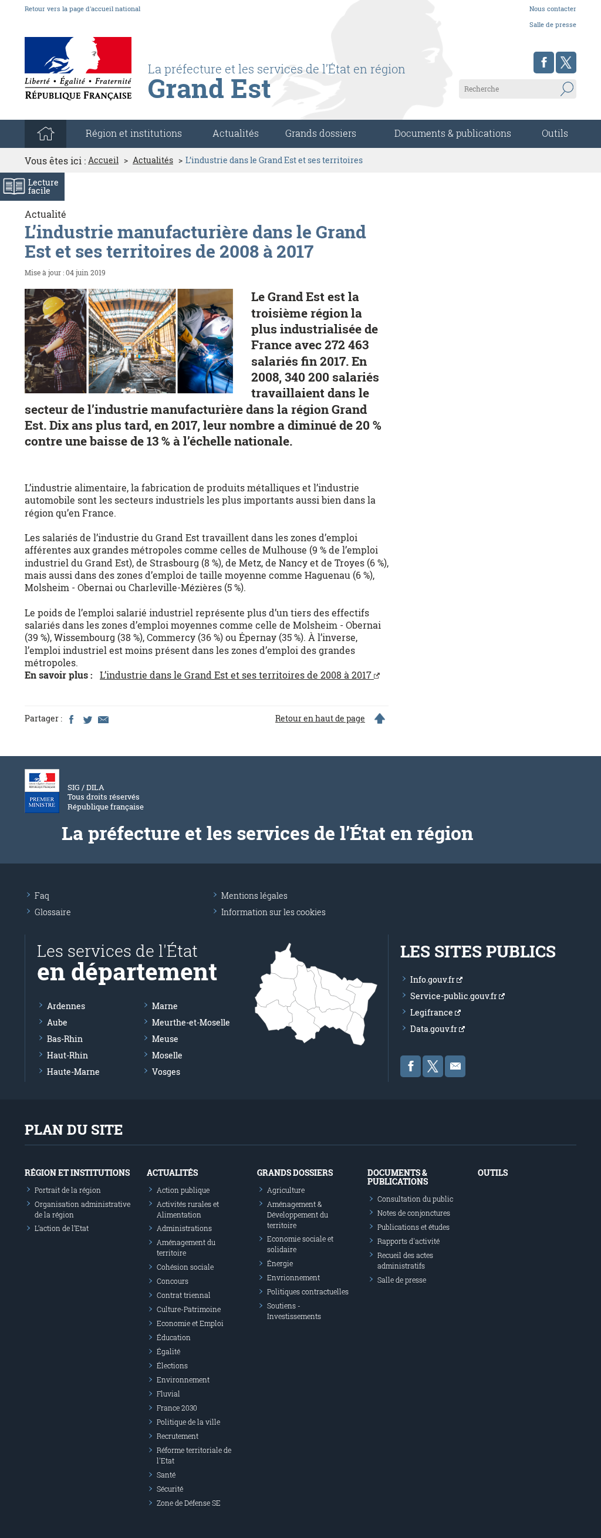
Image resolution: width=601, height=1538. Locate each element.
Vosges (166, 1071)
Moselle (167, 1055)
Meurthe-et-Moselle (191, 1022)
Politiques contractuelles (308, 1291)
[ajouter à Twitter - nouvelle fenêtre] (87, 718)
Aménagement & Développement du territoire (297, 1214)
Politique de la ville (188, 1421)
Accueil (103, 160)
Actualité (45, 214)
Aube (57, 1022)
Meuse (165, 1038)
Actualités (235, 133)
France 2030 (177, 1407)
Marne (165, 1005)
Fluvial (168, 1393)
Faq (42, 895)
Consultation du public (415, 1198)
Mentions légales (254, 895)
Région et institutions (77, 1172)
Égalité (168, 1351)
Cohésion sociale (185, 1266)
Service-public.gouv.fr (454, 995)
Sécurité (170, 1488)
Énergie (280, 1263)
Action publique (183, 1190)
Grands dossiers (320, 133)
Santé (166, 1474)
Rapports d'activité (408, 1241)
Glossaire (53, 912)
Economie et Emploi (190, 1323)
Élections (172, 1365)
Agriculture (286, 1190)
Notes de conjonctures (413, 1212)
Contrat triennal (184, 1295)
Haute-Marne (73, 1071)
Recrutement (177, 1436)
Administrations (184, 1228)
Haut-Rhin (67, 1055)
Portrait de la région (68, 1190)
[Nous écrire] (455, 1066)
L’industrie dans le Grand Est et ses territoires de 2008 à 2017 (237, 675)
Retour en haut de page (320, 718)
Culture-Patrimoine (189, 1309)
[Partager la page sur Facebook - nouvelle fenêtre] (71, 718)
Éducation (174, 1337)
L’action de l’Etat (62, 1228)
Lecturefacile (43, 186)
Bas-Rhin (65, 1038)
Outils (555, 133)
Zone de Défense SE (189, 1502)
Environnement (183, 1379)
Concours (172, 1281)
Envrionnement (293, 1277)
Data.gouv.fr (434, 1028)
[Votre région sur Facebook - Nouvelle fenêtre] (544, 62)
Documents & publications (452, 133)
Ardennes (66, 1005)
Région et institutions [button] (134, 133)
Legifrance (432, 1012)
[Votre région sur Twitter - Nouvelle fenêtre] (566, 62)
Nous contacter (552, 8)
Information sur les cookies (273, 912)
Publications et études (413, 1227)
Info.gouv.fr (433, 979)
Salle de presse (552, 24)
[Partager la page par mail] (103, 718)
